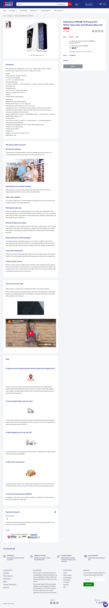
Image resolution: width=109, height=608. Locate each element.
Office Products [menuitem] (58, 10)
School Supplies (67, 577)
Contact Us (6, 587)
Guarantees (6, 573)
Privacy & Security (8, 575)
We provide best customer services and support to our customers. (68, 559)
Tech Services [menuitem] (23, 10)
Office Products (67, 575)
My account (88, 5)
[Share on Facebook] (93, 31)
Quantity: (65, 60)
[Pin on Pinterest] (96, 31)
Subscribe (88, 584)
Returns (5, 581)
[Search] (70, 4)
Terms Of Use (6, 578)
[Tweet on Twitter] (99, 31)
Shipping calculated (80, 51)
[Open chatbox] (105, 604)
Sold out (73, 66)
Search (65, 573)
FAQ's (64, 587)
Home (4, 15)
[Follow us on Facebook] (51, 603)
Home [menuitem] (4, 10)
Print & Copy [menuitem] (33, 10)
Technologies (66, 580)
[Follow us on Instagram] (54, 603)
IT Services (66, 582)
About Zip (65, 584)
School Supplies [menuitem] (45, 10)
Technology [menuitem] (12, 10)
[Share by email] (102, 31)
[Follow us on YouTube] (57, 603)
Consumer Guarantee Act (9, 584)
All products (10, 15)
